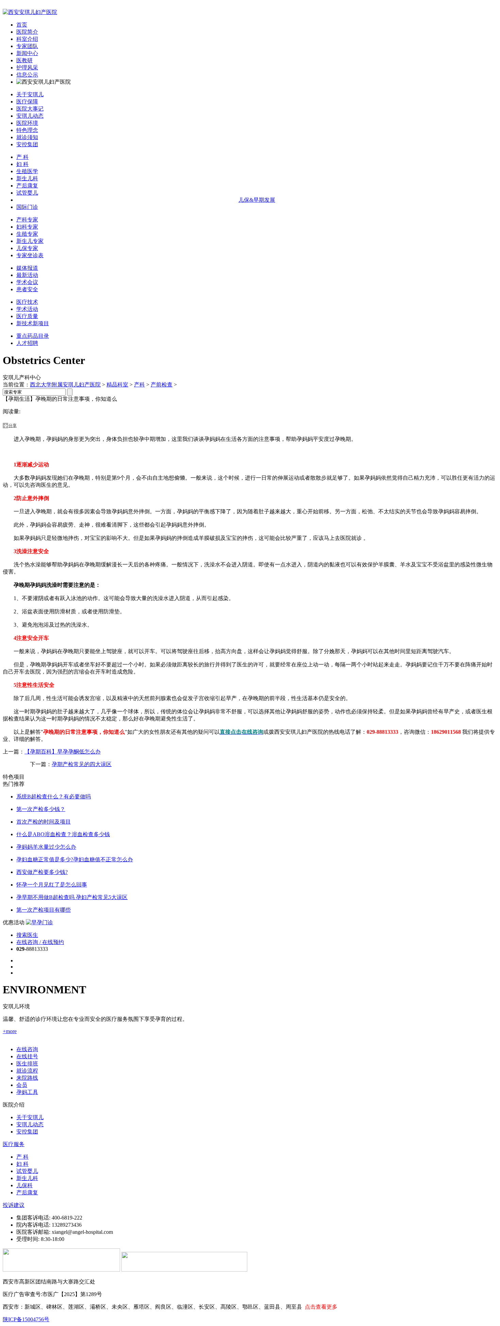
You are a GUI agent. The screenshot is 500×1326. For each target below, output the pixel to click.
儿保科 (24, 1185)
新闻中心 (27, 53)
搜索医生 (27, 935)
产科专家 (27, 219)
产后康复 (27, 185)
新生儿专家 (30, 241)
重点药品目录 (32, 336)
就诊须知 (27, 137)
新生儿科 (27, 178)
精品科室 (117, 384)
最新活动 (27, 275)
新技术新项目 (32, 323)
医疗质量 (27, 316)
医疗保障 (27, 101)
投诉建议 (13, 1205)
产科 (139, 384)
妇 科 (22, 164)
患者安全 (27, 289)
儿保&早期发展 (256, 200)
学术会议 (27, 282)
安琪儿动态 (30, 116)
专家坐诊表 (30, 255)
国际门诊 (27, 207)
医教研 (24, 60)
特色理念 (27, 130)
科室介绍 (27, 39)
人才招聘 (27, 343)
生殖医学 (27, 171)
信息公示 (27, 75)
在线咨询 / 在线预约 (40, 942)
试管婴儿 (27, 193)
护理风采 (27, 67)
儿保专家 (27, 248)
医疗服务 (13, 1144)
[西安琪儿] (30, 12)
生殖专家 (27, 234)
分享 (13, 425)
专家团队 (27, 46)
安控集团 (27, 144)
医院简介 (27, 32)
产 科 (22, 157)
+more (10, 1031)
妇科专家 (27, 227)
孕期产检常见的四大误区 (82, 764)
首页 (21, 25)
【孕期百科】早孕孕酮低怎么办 (62, 752)
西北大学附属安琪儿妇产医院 (65, 384)
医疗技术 (27, 302)
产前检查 (161, 384)
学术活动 (27, 309)
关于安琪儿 (30, 94)
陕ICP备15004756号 (26, 1319)
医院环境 (27, 123)
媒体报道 (27, 268)
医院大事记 (30, 109)
